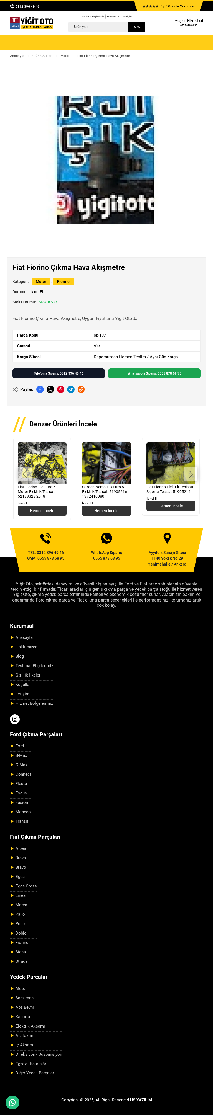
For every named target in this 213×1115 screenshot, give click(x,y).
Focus (21, 793)
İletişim (127, 16)
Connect (23, 774)
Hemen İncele (42, 511)
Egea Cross (26, 886)
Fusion (22, 802)
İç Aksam (24, 1044)
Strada (21, 961)
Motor (64, 56)
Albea (21, 848)
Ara (137, 27)
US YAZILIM (141, 1100)
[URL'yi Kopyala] (81, 389)
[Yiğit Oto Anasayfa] (31, 23)
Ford (20, 746)
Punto (21, 923)
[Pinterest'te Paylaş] (60, 389)
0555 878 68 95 (188, 25)
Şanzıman (25, 997)
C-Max (21, 764)
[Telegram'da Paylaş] (71, 389)
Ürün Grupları (42, 56)
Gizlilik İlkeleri (29, 675)
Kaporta (23, 1016)
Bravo (21, 867)
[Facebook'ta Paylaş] (40, 389)
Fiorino (63, 281)
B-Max (21, 755)
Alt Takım (24, 1035)
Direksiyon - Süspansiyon (39, 1054)
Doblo (21, 933)
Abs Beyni (25, 1007)
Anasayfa (17, 56)
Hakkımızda (113, 16)
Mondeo (23, 811)
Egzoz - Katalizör (31, 1063)
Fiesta (21, 783)
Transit (22, 821)
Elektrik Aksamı (30, 1026)
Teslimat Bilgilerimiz (93, 16)
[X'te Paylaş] (50, 389)
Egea (20, 876)
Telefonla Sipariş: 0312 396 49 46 (58, 373)
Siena (21, 951)
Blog (20, 656)
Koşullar (23, 684)
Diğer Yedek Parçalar (35, 1072)
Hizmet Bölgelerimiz (34, 703)
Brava (21, 857)
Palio (20, 914)
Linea (21, 895)
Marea (21, 904)
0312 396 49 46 (27, 6)
